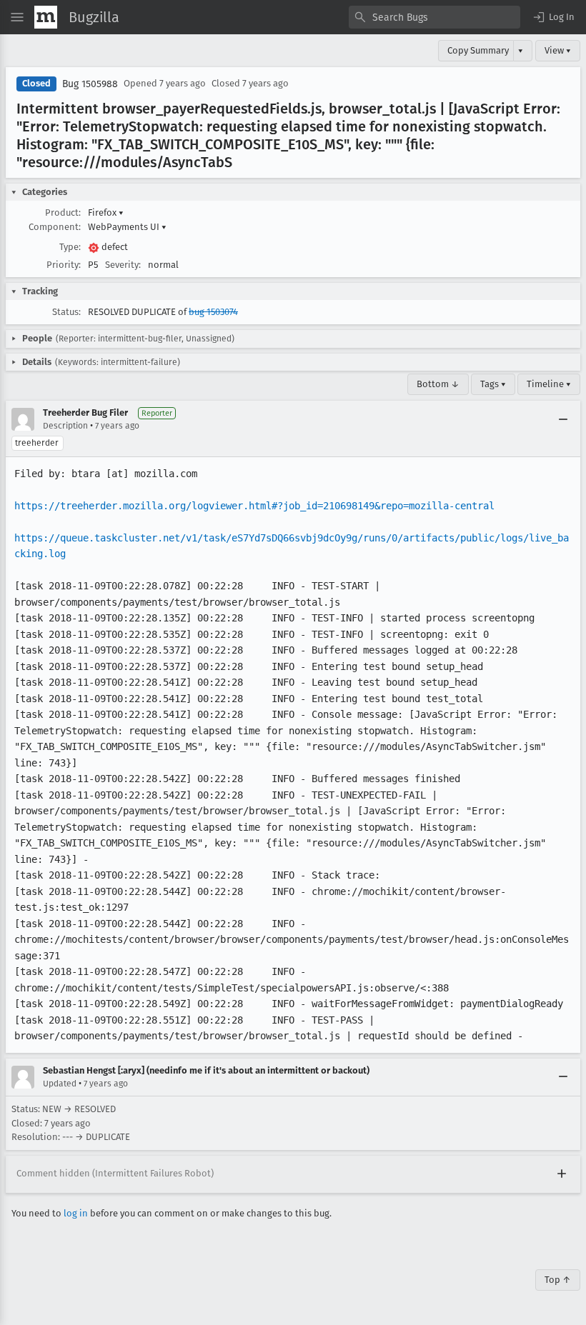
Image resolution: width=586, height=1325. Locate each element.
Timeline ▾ (549, 384)
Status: (66, 311)
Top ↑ (558, 1279)
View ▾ (558, 50)
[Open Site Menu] (17, 17)
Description (65, 426)
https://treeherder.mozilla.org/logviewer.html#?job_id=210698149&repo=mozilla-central (254, 505)
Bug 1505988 (90, 84)
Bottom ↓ (438, 384)
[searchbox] (434, 17)
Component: (55, 226)
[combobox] (434, 17)
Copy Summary (478, 50)
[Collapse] (563, 419)
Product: (63, 212)
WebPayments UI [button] (127, 226)
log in (76, 1213)
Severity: (123, 264)
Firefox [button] (106, 212)
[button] (553, 17)
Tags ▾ (493, 384)
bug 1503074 (213, 311)
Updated (59, 1084)
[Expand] (561, 1174)
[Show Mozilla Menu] (45, 17)
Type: (70, 246)
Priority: (63, 264)
